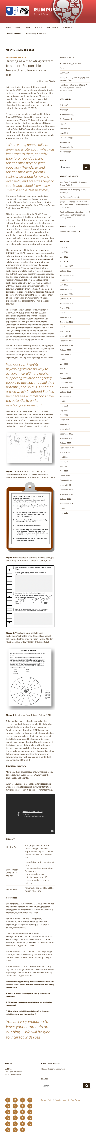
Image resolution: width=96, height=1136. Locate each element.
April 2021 (64, 415)
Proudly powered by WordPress (67, 1100)
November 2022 (66, 345)
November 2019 (66, 494)
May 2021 (64, 410)
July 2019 (63, 508)
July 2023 (64, 327)
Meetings (63, 128)
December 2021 (66, 382)
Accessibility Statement (36, 33)
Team (27, 27)
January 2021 (65, 429)
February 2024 (66, 317)
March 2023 (65, 331)
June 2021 (64, 406)
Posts (8, 27)
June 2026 (64, 252)
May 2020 (64, 466)
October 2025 (65, 271)
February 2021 (65, 424)
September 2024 (67, 303)
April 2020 (64, 471)
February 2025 (66, 289)
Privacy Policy (46, 1100)
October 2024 (65, 299)
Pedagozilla (75, 197)
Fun (61, 124)
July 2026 (64, 247)
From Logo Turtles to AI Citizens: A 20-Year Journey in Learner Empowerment (73, 88)
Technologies (65, 147)
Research (63, 142)
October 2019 (65, 499)
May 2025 (64, 285)
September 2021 (66, 396)
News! (62, 133)
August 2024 (65, 308)
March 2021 (65, 420)
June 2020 (64, 462)
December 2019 (66, 490)
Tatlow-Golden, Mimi (15, 919)
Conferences (65, 119)
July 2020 (64, 457)
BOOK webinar (66, 114)
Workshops (64, 152)
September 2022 (66, 355)
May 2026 (64, 257)
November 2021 (66, 387)
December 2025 (66, 266)
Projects (66, 27)
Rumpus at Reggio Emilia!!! (70, 63)
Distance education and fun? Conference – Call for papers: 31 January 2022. (74, 204)
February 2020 (66, 480)
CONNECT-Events (13, 33)
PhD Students (65, 138)
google (62, 202)
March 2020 (65, 476)
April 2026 (64, 261)
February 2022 (65, 378)
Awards (63, 110)
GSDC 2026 (64, 73)
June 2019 (64, 513)
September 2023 (67, 322)
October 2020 (65, 443)
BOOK (37, 27)
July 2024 (64, 313)
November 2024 (66, 294)
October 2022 (65, 350)
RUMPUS (45, 10)
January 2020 (65, 485)
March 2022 (65, 373)
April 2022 (64, 369)
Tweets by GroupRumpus (70, 231)
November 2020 (66, 438)
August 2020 (65, 452)
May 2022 (64, 364)
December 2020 (66, 434)
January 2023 (65, 336)
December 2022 (66, 341)
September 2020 (67, 448)
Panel (62, 68)
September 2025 (67, 275)
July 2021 (63, 401)
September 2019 (66, 503)
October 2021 (65, 392)
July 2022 (63, 359)
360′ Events (51, 27)
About (17, 27)
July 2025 (64, 280)
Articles (63, 105)
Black (62, 212)
